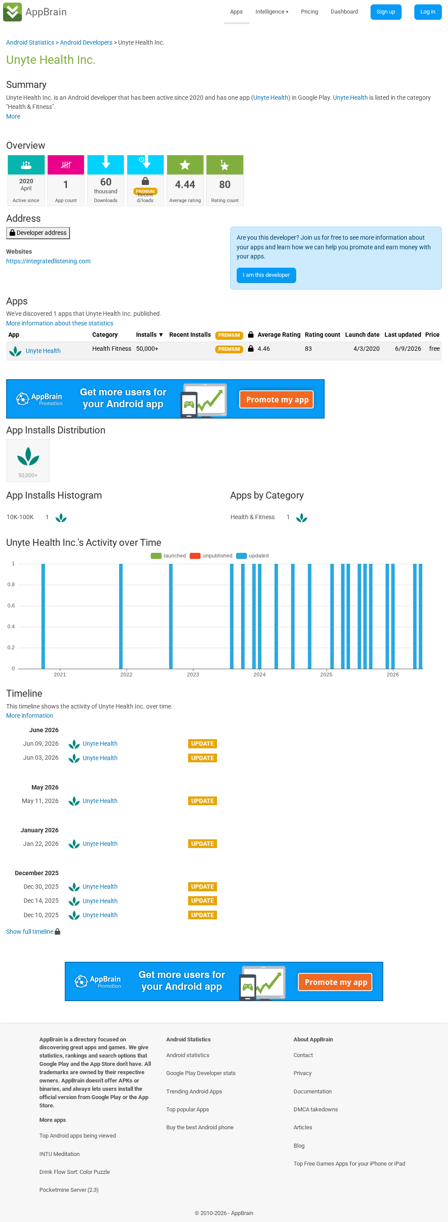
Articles (303, 1127)
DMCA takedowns (316, 1109)
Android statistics (188, 1055)
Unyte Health (270, 97)
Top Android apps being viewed (77, 1135)
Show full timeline (29, 932)
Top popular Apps (187, 1109)
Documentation (313, 1091)
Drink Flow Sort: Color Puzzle (74, 1172)
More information (29, 715)
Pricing (309, 11)
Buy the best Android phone (200, 1127)
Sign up (386, 11)
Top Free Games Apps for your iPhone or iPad (349, 1163)
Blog (299, 1145)
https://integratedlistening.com (48, 261)
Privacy (303, 1073)
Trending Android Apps (194, 1091)
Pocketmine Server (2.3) (69, 1190)
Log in (427, 11)
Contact (303, 1055)
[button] (251, 349)
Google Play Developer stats (201, 1073)
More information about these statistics (59, 323)
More (13, 116)
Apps (236, 11)
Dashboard (344, 11)
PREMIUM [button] (229, 335)
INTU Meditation (59, 1154)
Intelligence (272, 11)
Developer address (40, 233)
